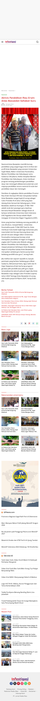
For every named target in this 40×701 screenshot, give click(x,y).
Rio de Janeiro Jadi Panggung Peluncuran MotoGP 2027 (19, 533)
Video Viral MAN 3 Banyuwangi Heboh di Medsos (19, 577)
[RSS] (29, 683)
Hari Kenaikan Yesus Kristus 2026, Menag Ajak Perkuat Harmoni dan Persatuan (19, 302)
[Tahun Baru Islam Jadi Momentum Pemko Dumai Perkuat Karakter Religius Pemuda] (6, 662)
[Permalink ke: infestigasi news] (3, 105)
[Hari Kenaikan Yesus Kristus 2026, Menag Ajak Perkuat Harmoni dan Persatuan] (10, 356)
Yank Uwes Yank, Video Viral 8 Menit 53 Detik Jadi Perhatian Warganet (19, 561)
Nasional (4, 95)
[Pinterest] (18, 683)
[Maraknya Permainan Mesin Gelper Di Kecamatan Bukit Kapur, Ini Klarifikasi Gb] (6, 627)
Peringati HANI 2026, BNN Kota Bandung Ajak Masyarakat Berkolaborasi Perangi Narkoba (23, 644)
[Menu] (2, 42)
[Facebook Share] (21, 323)
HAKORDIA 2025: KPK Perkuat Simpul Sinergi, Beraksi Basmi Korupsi (18, 315)
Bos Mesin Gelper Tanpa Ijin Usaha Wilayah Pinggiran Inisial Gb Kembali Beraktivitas (24, 635)
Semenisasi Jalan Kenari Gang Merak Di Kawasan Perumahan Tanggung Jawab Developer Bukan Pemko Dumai (26, 617)
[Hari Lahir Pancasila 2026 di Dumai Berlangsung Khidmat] (10, 336)
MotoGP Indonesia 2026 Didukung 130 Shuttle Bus (19, 547)
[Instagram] (22, 683)
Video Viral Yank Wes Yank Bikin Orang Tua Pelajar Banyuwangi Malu (19, 570)
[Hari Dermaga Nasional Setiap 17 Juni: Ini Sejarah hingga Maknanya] (6, 653)
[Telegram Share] (33, 323)
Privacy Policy (21, 689)
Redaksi (31, 689)
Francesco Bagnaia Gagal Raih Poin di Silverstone (19, 516)
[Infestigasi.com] (10, 42)
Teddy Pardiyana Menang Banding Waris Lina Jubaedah (17, 593)
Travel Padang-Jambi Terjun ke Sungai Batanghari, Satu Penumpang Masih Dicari (19, 602)
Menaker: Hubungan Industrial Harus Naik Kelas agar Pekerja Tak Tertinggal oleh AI (18, 306)
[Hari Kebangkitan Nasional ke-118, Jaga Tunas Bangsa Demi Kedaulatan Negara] (30, 336)
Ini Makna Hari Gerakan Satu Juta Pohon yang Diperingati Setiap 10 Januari (16, 311)
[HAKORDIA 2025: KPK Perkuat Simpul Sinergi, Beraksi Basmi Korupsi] (30, 375)
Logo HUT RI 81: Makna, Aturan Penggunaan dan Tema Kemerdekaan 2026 (19, 585)
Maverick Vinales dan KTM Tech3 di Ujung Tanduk (19, 540)
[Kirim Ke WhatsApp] (37, 323)
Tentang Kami (10, 689)
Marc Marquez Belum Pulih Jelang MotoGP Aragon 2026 (19, 524)
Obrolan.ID (8, 556)
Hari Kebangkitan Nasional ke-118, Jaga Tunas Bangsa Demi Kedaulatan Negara (19, 297)
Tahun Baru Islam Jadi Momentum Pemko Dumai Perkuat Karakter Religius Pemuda (24, 661)
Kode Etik (24, 691)
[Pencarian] (37, 42)
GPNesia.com (9, 512)
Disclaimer (32, 691)
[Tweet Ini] (25, 323)
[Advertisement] (20, 20)
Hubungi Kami (20, 693)
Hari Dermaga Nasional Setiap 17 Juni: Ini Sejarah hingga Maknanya (25, 652)
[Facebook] (11, 683)
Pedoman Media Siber (11, 691)
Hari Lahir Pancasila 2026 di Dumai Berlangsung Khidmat (17, 293)
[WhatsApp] (25, 683)
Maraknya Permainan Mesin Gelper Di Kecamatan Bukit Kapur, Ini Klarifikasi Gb (25, 626)
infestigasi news (10, 104)
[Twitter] (14, 683)
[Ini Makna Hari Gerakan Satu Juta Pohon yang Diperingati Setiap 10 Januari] (10, 375)
